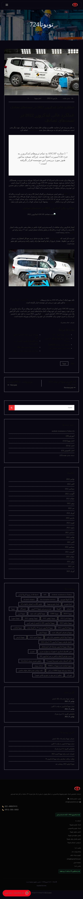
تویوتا (43, 314)
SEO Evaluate (48, 892)
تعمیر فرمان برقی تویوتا (74, 839)
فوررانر (69, 675)
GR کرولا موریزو (66, 599)
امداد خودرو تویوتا (53, 604)
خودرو (72, 232)
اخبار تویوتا (37, 98)
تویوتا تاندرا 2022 (66, 618)
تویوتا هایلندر (17, 628)
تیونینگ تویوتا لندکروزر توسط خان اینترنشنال (57, 647)
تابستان (69, 609)
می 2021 (71, 566)
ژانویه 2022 (70, 528)
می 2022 (71, 508)
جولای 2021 (70, 557)
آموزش (71, 436)
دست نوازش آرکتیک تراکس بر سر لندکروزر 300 (56, 656)
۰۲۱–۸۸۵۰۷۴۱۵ (76, 852)
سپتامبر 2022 (69, 489)
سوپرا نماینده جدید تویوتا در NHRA (60, 666)
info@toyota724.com (72, 802)
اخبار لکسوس (69, 450)
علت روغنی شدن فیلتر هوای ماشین (30, 670)
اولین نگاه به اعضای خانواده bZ (31, 604)
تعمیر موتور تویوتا (75, 832)
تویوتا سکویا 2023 (66, 623)
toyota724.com (41, 886)
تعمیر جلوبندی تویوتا (74, 835)
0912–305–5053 (12, 810)
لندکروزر (51, 202)
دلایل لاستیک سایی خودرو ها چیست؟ (59, 661)
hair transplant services (47, 599)
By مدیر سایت (68, 98)
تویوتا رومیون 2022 (31, 618)
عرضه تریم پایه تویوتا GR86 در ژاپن (60, 670)
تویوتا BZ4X (68, 613)
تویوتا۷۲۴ (45, 882)
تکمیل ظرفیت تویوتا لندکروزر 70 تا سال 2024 (56, 642)
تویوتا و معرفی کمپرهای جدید (62, 632)
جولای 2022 (70, 498)
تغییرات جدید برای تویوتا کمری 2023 (63, 754)
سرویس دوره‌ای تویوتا (74, 842)
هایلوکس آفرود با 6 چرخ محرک (64, 714)
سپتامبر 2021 (69, 547)
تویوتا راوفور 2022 (49, 618)
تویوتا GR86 (54, 613)
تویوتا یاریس (20, 637)
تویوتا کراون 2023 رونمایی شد (64, 764)
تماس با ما (78, 866)
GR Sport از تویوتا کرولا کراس (28, 594)
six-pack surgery (29, 599)
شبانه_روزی (39, 666)
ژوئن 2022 (70, 503)
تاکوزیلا (59, 609)
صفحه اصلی (77, 863)
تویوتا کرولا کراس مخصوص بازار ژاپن (59, 637)
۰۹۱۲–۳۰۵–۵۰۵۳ (75, 855)
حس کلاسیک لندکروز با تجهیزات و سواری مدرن (56, 651)
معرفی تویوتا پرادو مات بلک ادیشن (63, 699)
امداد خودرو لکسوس (74, 828)
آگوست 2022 (69, 494)
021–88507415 (11, 806)
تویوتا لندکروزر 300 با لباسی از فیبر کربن (40, 623)
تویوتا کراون (43, 632)
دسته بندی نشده (68, 455)
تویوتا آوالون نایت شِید (37, 613)
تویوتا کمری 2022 (36, 637)
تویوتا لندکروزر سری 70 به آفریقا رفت (40, 628)
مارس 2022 (70, 518)
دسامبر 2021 (69, 532)
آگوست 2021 (69, 552)
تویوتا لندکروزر (33, 130)
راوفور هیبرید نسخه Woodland (31, 661)
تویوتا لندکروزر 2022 (65, 628)
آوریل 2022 (70, 513)
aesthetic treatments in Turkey (62, 431)
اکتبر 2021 (70, 542)
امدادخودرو (68, 604)
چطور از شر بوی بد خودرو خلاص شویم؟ (48, 675)
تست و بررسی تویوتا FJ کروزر (41, 609)
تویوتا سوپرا (15, 618)
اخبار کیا (71, 446)
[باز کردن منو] (7, 5)
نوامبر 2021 (70, 537)
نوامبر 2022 (70, 479)
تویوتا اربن (21, 613)
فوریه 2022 (70, 523)
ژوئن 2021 (70, 561)
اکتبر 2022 (70, 484)
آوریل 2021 (70, 571)
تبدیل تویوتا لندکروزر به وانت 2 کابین (62, 706)
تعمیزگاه (23, 609)
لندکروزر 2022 (69, 194)
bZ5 (45, 594)
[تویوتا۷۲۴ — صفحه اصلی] (75, 4)
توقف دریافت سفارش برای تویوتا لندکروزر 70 (59, 759)
